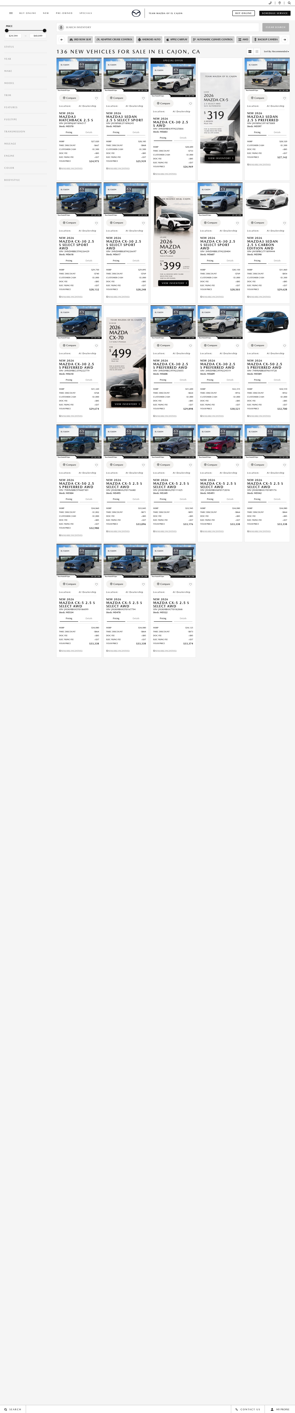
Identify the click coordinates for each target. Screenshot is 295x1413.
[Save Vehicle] (96, 98)
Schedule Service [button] (275, 13)
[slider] (6, 30)
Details (89, 132)
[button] (289, 3)
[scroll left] (61, 39)
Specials (86, 13)
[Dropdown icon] (270, 3)
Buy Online (27, 13)
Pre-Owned (64, 13)
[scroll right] (284, 39)
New (46, 13)
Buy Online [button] (243, 13)
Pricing (69, 132)
